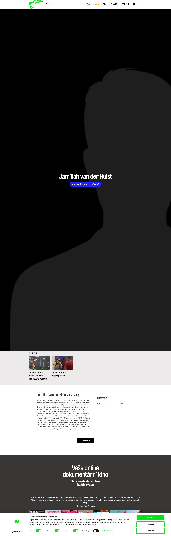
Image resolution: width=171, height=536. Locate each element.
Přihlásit (126, 4)
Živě (88, 4)
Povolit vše (150, 518)
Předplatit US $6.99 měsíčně (85, 184)
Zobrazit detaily (107, 531)
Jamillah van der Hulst (36, 372)
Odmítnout (150, 531)
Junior (96, 4)
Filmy (105, 4)
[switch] (57, 530)
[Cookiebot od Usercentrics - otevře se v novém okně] (16, 532)
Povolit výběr (150, 524)
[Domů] (36, 4)
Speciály (115, 4)
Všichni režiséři (85, 440)
